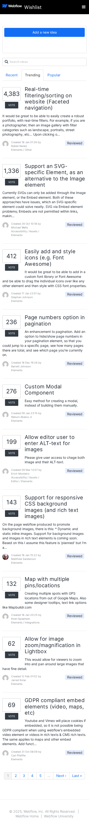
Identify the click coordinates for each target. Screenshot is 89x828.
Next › (61, 775)
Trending (32, 75)
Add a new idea (45, 32)
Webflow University (59, 816)
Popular (54, 75)
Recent (12, 75)
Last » (77, 775)
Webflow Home (27, 816)
